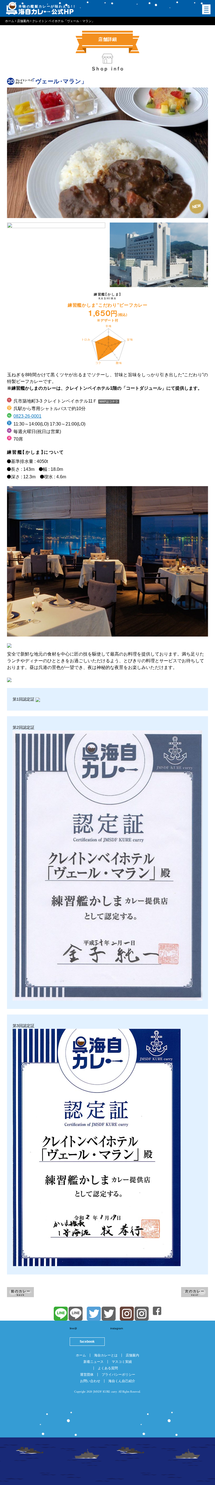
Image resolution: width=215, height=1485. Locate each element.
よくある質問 (108, 1368)
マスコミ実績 (122, 1361)
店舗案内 (132, 1355)
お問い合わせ (90, 1381)
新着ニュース (93, 1361)
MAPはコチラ (108, 401)
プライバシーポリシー (118, 1374)
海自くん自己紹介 (121, 1381)
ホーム (81, 1355)
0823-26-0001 (27, 416)
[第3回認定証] (97, 1147)
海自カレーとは (106, 1355)
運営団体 (87, 1374)
